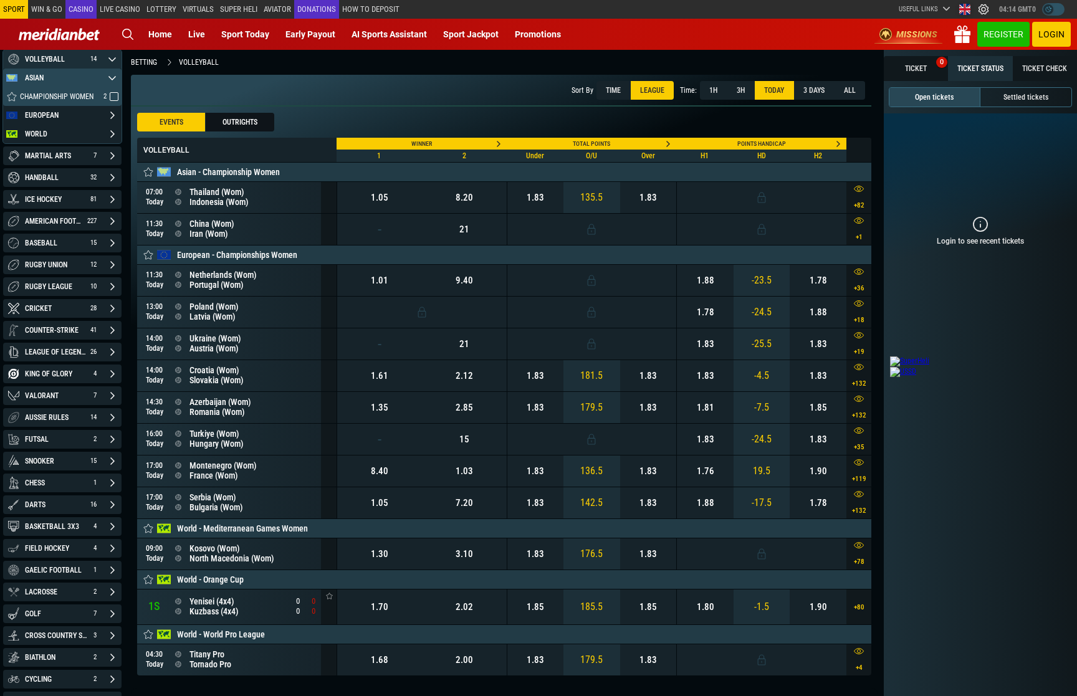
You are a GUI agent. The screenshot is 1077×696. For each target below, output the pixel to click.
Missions (916, 34)
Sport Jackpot (471, 34)
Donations (316, 9)
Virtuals (198, 9)
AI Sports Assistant (389, 34)
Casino (81, 9)
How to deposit (371, 9)
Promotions (538, 34)
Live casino (120, 9)
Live (196, 34)
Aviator (277, 9)
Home (160, 34)
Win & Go (46, 9)
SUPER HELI (238, 9)
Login (1051, 34)
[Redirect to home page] (59, 34)
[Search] (127, 34)
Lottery (161, 9)
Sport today (245, 34)
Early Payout (310, 34)
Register (1003, 34)
